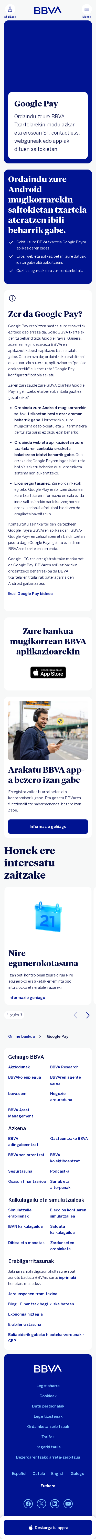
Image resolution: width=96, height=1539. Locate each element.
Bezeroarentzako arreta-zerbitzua (48, 1457)
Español (19, 1473)
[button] (10, 11)
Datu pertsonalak (48, 1406)
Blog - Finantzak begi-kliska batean (41, 1304)
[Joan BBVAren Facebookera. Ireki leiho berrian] (28, 1504)
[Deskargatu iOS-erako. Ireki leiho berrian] (48, 672)
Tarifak (48, 1437)
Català (39, 1473)
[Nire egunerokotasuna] (47, 917)
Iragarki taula (48, 1447)
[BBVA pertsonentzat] (48, 10)
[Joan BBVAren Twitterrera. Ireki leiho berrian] (41, 1504)
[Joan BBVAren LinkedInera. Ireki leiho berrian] (54, 1504)
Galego (77, 1473)
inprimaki (67, 1277)
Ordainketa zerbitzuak (48, 1426)
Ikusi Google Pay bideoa (30, 593)
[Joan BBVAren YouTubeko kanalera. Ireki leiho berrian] (68, 1504)
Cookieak (48, 1396)
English (58, 1473)
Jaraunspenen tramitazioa (32, 1294)
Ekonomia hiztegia (25, 1314)
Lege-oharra (48, 1385)
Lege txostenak (48, 1416)
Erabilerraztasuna (24, 1324)
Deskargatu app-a (51, 1527)
